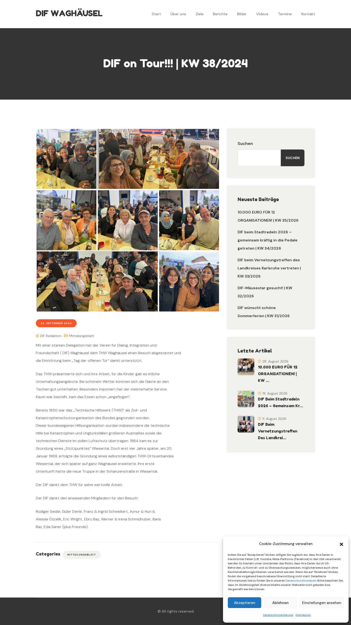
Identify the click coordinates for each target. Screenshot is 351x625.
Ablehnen (280, 602)
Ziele (199, 13)
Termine (285, 13)
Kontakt (308, 13)
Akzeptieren (244, 602)
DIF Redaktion (50, 336)
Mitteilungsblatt (81, 336)
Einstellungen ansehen (321, 602)
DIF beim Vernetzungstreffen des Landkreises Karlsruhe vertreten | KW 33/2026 (269, 268)
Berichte (220, 13)
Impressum (303, 615)
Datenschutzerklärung (278, 615)
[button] (341, 543)
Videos (262, 13)
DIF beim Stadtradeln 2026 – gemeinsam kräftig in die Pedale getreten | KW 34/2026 (268, 240)
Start (156, 13)
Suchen (245, 143)
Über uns (178, 13)
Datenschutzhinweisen (301, 580)
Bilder (242, 13)
